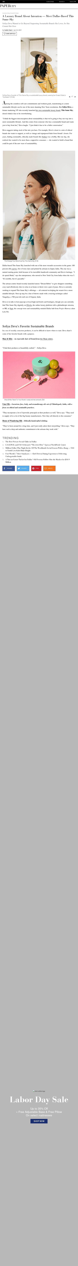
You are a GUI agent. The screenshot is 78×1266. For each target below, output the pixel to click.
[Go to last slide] (69, 97)
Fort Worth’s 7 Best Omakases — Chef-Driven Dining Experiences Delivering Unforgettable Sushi (36, 455)
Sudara (44, 136)
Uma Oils (6, 404)
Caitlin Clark (8, 30)
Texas (72, 1)
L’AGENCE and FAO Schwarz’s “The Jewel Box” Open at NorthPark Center (35, 445)
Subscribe (50, 1)
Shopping (14, 13)
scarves (14, 268)
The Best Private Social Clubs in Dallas (21, 442)
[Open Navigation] (3, 1)
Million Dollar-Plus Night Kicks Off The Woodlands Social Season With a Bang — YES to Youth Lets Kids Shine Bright (39, 449)
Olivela (29, 305)
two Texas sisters (46, 339)
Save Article (10, 33)
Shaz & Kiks (7, 338)
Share (9, 468)
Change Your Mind (13, 261)
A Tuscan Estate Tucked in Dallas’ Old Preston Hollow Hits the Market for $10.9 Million (37, 461)
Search (62, 1)
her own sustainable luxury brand (48, 110)
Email (50, 468)
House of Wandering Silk (12, 420)
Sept (11, 308)
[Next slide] (75, 97)
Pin (37, 468)
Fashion (5, 13)
